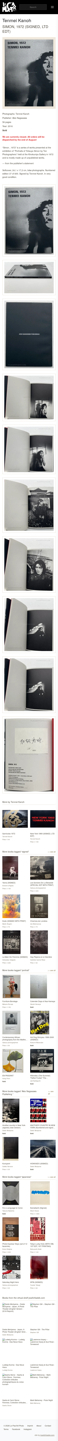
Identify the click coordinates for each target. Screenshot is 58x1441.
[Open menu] (52, 7)
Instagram (28, 1429)
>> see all (52, 852)
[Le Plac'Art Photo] (9, 7)
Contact (48, 1425)
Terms (6, 1429)
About (38, 1425)
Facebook (16, 1429)
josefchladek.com (47, 1435)
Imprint (30, 1425)
